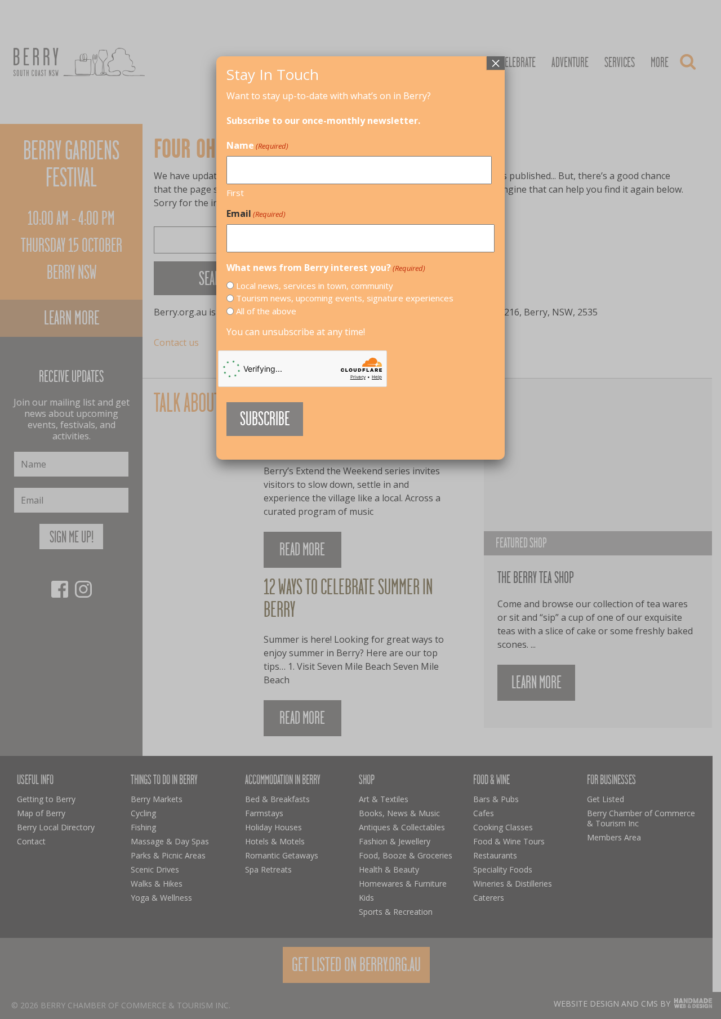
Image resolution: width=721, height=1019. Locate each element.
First (235, 192)
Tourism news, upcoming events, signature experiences (344, 298)
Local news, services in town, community (314, 285)
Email (256, 213)
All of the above (266, 311)
